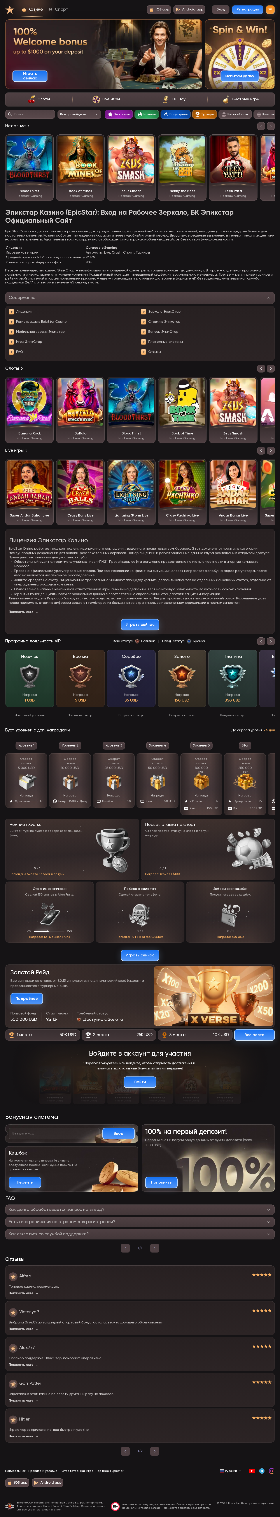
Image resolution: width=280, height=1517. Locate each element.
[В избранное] (47, 141)
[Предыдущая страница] (125, 1451)
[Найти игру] (10, 114)
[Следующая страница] (154, 1451)
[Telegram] (262, 1471)
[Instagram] (271, 1471)
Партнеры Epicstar (109, 1470)
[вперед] (154, 1248)
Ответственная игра (77, 1470)
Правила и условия (42, 1470)
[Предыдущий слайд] (261, 126)
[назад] (125, 1248)
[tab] (38, 99)
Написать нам (15, 1470)
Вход (221, 9)
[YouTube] (252, 1471)
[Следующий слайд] (271, 126)
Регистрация (248, 9)
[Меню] (270, 9)
